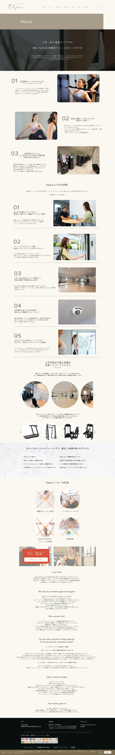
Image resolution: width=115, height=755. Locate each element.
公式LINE (82, 726)
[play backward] (20, 395)
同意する (108, 752)
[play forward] (94, 395)
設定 (101, 752)
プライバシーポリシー (19, 753)
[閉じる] (113, 752)
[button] (35, 394)
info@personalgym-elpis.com (88, 724)
